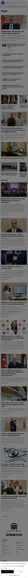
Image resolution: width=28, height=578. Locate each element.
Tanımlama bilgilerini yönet (14, 575)
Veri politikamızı (21, 565)
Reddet (20, 571)
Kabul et (7, 571)
